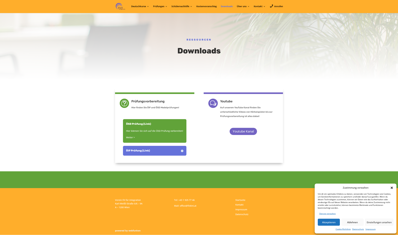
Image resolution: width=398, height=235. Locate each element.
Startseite (240, 199)
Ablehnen (352, 222)
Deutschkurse (138, 6)
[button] (391, 187)
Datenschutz (358, 229)
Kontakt (258, 6)
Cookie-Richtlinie (343, 229)
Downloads (227, 6)
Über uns (242, 6)
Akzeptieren (329, 222)
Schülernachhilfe (180, 6)
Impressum (371, 229)
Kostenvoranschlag (206, 6)
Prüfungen (158, 6)
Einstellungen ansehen (379, 222)
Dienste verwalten (327, 213)
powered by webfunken (128, 230)
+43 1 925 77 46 (186, 199)
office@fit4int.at (188, 205)
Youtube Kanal (243, 131)
